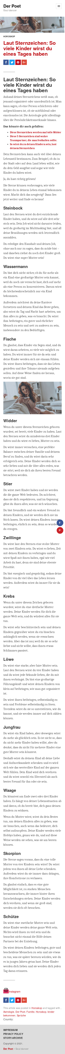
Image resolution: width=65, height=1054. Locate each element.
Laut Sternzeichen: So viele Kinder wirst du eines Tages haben (29, 48)
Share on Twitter (12, 62)
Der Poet (12, 6)
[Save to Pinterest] (60, 530)
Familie (30, 1011)
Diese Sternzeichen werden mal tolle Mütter (35, 132)
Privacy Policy (13, 1033)
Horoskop (9, 36)
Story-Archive (13, 1037)
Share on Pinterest (18, 62)
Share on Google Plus (24, 62)
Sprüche (21, 1015)
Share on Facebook (6, 62)
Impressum (10, 1030)
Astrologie (8, 1011)
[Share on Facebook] (60, 522)
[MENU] (59, 6)
